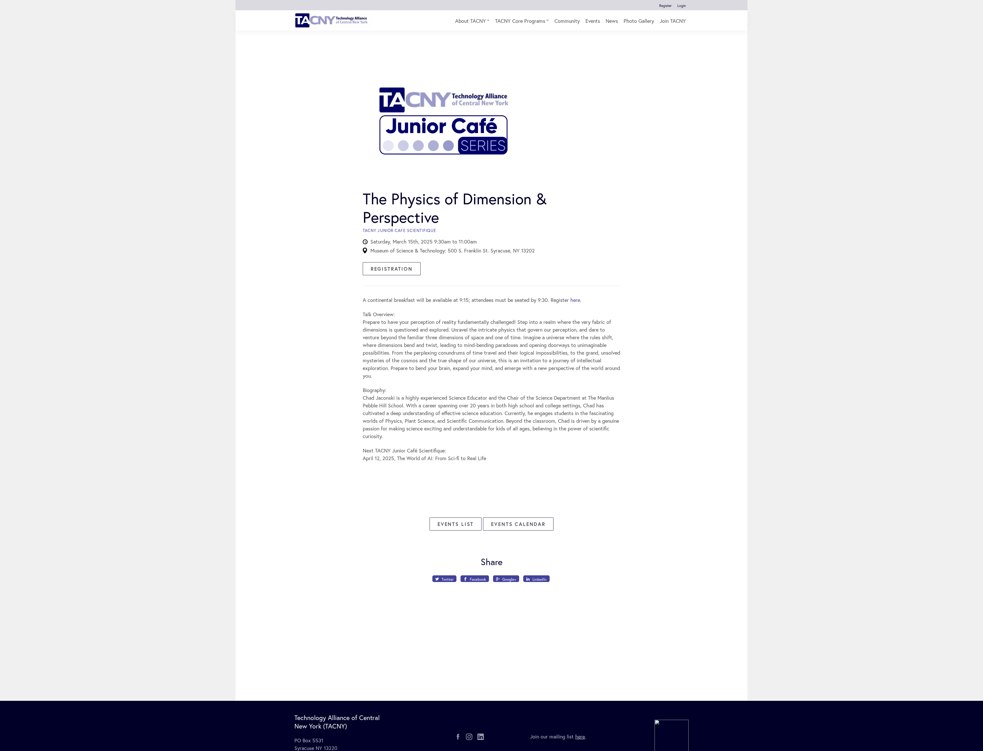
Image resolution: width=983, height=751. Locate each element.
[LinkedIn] (480, 737)
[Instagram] (469, 737)
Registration (392, 269)
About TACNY (470, 20)
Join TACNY (673, 20)
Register (665, 5)
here (575, 300)
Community (567, 20)
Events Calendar (518, 524)
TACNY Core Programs (520, 20)
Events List (455, 524)
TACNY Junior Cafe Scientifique (399, 230)
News (612, 20)
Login (681, 5)
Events (592, 20)
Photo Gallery (639, 20)
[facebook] (458, 736)
